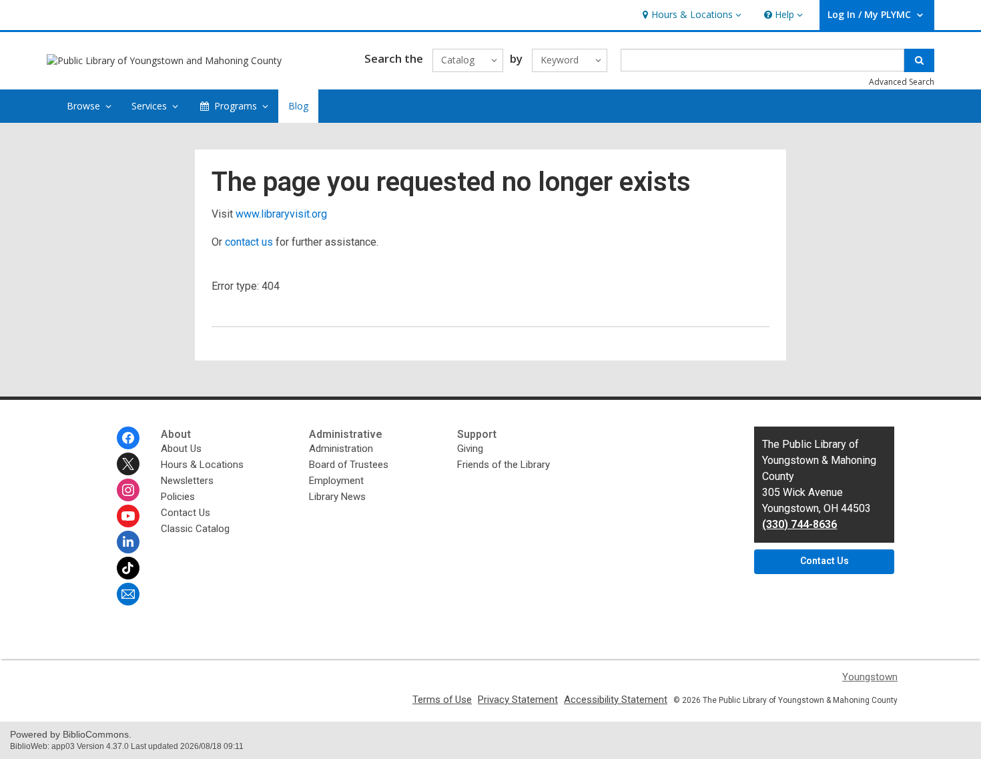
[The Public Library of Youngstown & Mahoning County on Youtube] (128, 516)
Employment (336, 481)
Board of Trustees (348, 465)
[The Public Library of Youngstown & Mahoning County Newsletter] (128, 594)
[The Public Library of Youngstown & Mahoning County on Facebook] (128, 438)
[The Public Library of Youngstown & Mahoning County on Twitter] (128, 464)
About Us (181, 449)
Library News (337, 497)
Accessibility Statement (615, 700)
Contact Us (185, 513)
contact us (249, 242)
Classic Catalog (195, 529)
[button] (690, 15)
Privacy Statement (518, 700)
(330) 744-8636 (799, 524)
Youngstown (870, 677)
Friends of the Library (503, 465)
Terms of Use (442, 700)
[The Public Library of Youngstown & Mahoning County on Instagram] (128, 490)
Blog (298, 105)
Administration (341, 449)
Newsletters (187, 481)
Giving (470, 449)
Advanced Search (901, 81)
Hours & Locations (202, 465)
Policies (178, 497)
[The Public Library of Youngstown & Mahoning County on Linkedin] (128, 542)
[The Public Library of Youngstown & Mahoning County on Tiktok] (128, 568)
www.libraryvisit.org (281, 214)
